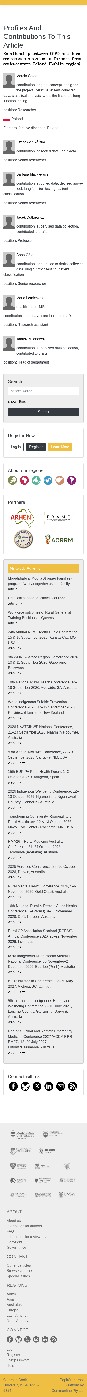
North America (18, 1321)
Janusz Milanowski (31, 339)
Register (36, 447)
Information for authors (24, 1226)
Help (10, 1365)
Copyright (14, 1242)
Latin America (17, 1315)
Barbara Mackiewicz (32, 174)
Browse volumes (20, 1271)
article (13, 589)
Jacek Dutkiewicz (30, 217)
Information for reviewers (26, 1237)
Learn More (60, 447)
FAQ (10, 1231)
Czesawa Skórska (30, 142)
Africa (11, 1294)
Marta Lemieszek (29, 298)
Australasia (16, 1305)
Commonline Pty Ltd (68, 1391)
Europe (12, 1310)
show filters (17, 401)
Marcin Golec (26, 76)
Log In (16, 447)
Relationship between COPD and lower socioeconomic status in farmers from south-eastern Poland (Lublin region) (42, 59)
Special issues (18, 1276)
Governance (16, 1247)
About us (14, 1221)
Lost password (18, 1360)
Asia (10, 1299)
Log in (12, 1349)
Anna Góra (24, 255)
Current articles (19, 1265)
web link (15, 648)
